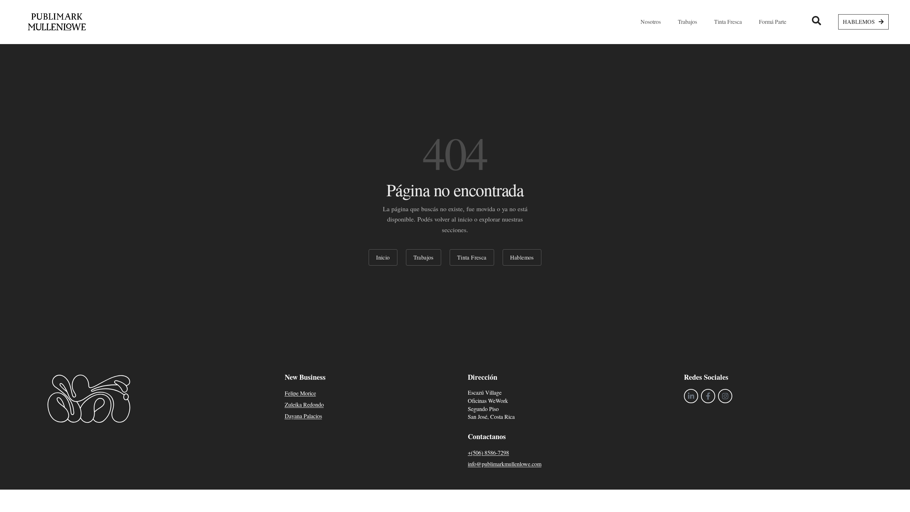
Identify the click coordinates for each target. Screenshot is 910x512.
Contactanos (487, 436)
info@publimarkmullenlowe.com (504, 464)
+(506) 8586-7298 (488, 452)
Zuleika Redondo (304, 404)
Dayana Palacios (303, 416)
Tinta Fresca (472, 257)
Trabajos (423, 257)
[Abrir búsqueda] (816, 20)
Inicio (383, 257)
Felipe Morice (300, 393)
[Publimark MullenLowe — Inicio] (56, 21)
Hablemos (522, 257)
